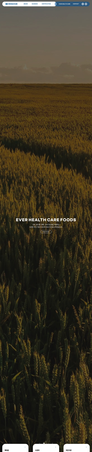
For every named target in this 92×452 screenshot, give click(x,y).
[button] (40, 443)
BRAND (26, 4)
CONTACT (76, 4)
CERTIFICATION (46, 4)
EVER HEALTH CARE (64, 4)
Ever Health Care (11, 4)
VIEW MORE (45, 231)
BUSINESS (35, 4)
